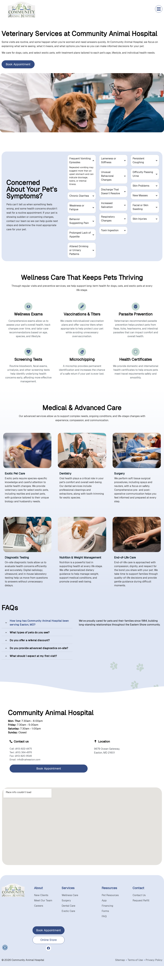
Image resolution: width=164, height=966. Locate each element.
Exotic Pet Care (15, 473)
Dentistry (65, 473)
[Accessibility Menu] (5, 947)
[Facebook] (48, 948)
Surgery (119, 473)
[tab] (37, 622)
